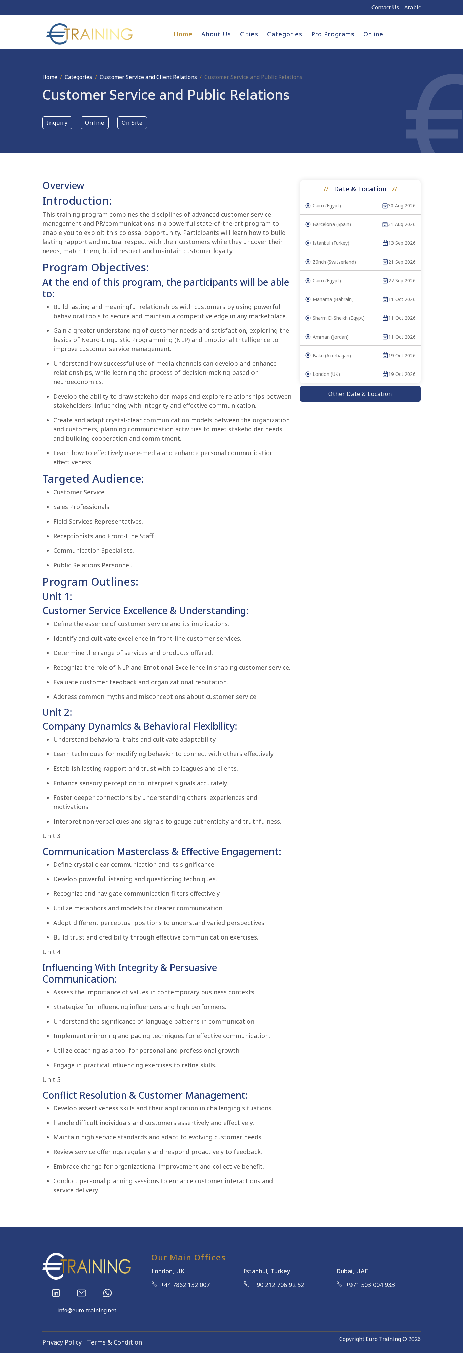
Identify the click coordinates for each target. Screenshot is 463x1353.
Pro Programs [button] (333, 34)
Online (373, 34)
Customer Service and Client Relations (148, 77)
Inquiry (57, 122)
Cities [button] (249, 34)
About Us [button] (216, 34)
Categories (78, 77)
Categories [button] (284, 34)
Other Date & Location (360, 394)
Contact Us (385, 7)
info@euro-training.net (86, 1310)
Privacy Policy (62, 1342)
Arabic (412, 7)
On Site (132, 122)
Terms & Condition (114, 1342)
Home (183, 34)
